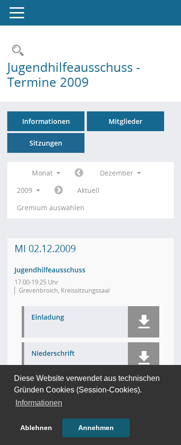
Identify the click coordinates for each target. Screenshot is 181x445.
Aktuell (88, 190)
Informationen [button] (38, 403)
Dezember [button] (117, 172)
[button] (143, 321)
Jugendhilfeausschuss (49, 269)
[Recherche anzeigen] (15, 51)
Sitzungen (45, 143)
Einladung (47, 317)
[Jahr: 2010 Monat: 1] (58, 190)
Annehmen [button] (96, 428)
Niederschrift (53, 354)
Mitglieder (125, 121)
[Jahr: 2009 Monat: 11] (79, 173)
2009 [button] (25, 190)
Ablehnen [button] (36, 428)
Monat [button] (43, 172)
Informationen (46, 121)
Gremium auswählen (50, 207)
